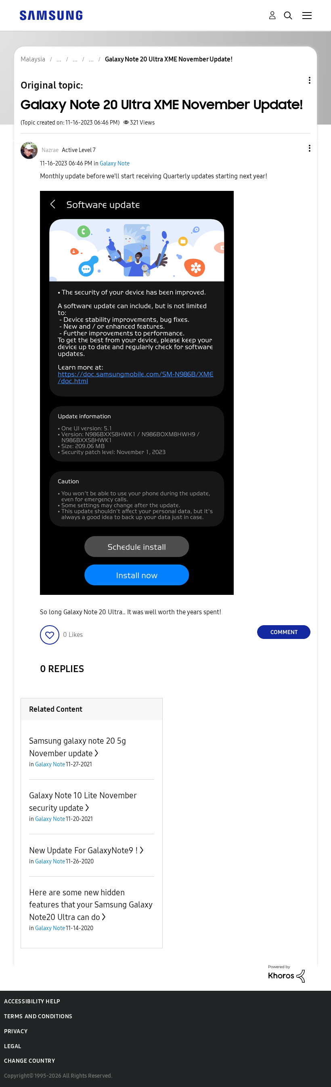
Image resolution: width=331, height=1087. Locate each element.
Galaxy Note (115, 163)
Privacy (15, 1031)
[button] (296, 148)
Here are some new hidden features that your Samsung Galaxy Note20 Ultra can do (90, 905)
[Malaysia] (50, 15)
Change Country (29, 1060)
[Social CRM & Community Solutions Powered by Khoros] (286, 973)
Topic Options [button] (295, 80)
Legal (12, 1046)
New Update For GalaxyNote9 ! (83, 850)
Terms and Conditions (38, 1016)
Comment (283, 632)
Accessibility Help (32, 1001)
